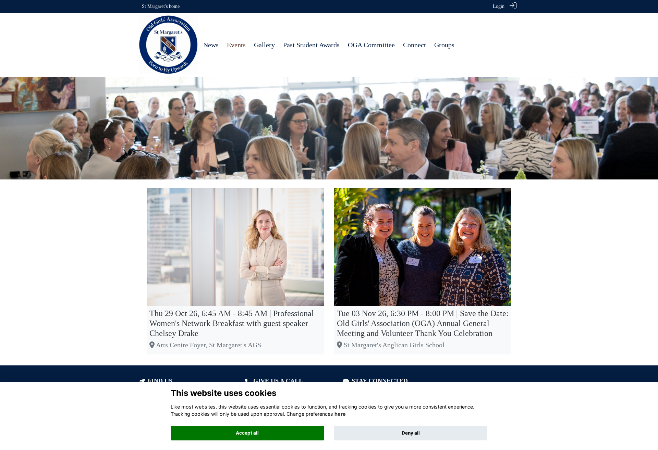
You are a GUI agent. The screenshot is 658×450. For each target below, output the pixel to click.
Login (498, 6)
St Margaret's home (161, 6)
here (340, 414)
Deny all (411, 433)
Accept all (247, 433)
